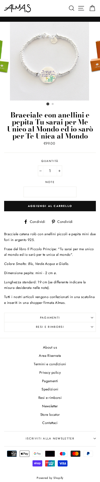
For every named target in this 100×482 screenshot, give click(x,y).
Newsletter (50, 406)
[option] (50, 61)
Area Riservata (50, 355)
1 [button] (47, 103)
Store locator (50, 414)
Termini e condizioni (50, 364)
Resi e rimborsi (50, 327)
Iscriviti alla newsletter (50, 438)
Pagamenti (50, 318)
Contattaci (50, 422)
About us (50, 347)
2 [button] (53, 104)
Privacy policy (50, 372)
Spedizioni (50, 389)
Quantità (50, 161)
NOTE (50, 182)
